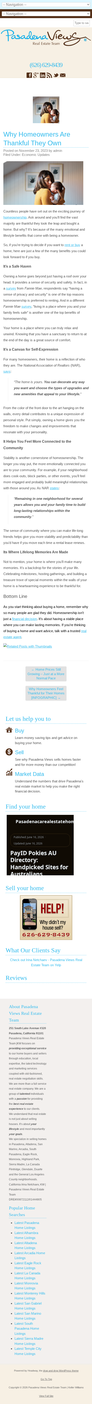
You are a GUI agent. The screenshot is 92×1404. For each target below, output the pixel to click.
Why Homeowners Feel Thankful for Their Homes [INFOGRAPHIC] (46, 693)
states (54, 488)
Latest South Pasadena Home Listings (27, 1328)
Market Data (29, 774)
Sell (19, 752)
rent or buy (72, 245)
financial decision (24, 619)
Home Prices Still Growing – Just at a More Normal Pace (45, 674)
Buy (19, 731)
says (6, 371)
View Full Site (46, 1396)
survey (11, 288)
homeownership (15, 217)
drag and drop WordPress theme (61, 1370)
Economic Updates (36, 155)
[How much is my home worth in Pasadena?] (46, 917)
